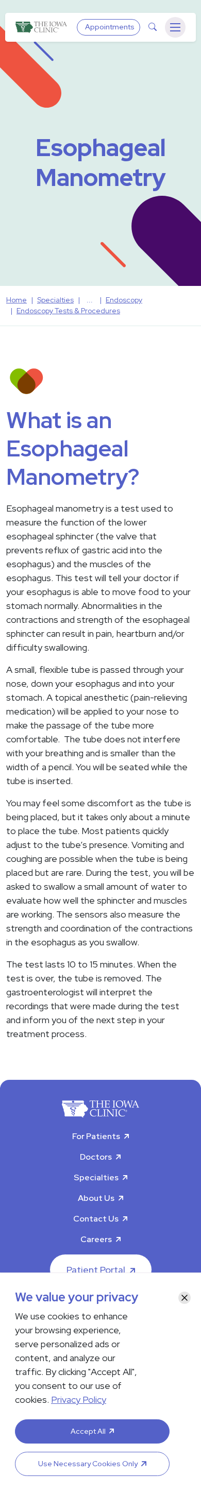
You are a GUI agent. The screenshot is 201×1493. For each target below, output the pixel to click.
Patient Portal (95, 1270)
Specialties (96, 1177)
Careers (96, 1239)
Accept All (88, 1431)
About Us (96, 1198)
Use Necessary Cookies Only (88, 1463)
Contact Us (96, 1218)
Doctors (96, 1156)
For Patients (96, 1136)
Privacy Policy (78, 1399)
